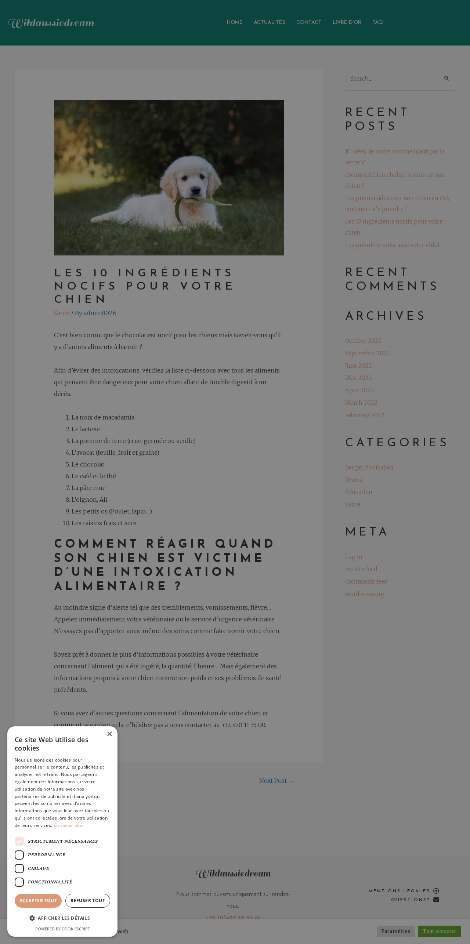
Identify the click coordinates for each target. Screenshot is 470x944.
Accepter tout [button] (38, 900)
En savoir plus (68, 825)
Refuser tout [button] (87, 900)
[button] (62, 918)
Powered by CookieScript (62, 929)
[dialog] (235, 472)
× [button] (109, 734)
